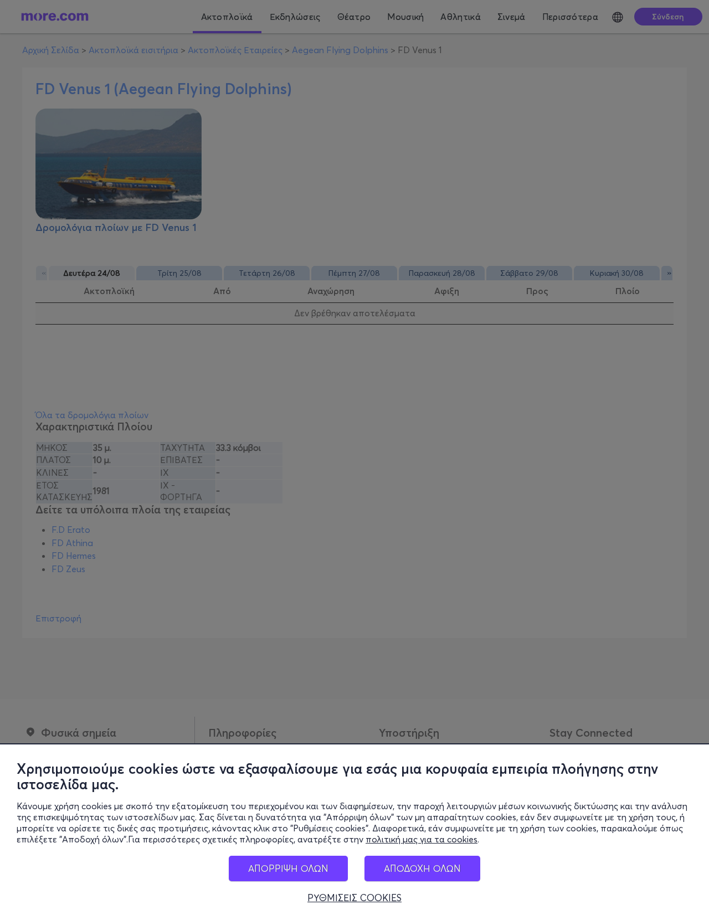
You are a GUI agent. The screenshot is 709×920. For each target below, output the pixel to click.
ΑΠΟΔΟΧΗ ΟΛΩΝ (422, 868)
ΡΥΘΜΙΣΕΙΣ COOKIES (354, 897)
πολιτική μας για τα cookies (421, 839)
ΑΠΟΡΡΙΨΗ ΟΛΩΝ (288, 868)
